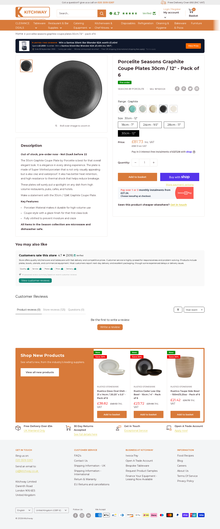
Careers (181, 465)
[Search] (101, 13)
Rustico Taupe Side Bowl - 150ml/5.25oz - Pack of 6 (185, 393)
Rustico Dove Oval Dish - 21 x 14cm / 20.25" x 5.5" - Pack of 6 (111, 394)
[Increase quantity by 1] (153, 162)
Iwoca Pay (132, 455)
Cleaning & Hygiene (162, 25)
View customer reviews (35, 280)
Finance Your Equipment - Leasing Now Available (141, 477)
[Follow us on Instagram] (82, 515)
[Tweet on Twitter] (190, 88)
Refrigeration (145, 23)
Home (19, 33)
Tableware (39, 23)
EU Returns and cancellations (91, 484)
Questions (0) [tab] (76, 309)
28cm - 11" (174, 124)
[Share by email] (196, 88)
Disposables (128, 23)
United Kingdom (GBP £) (48, 510)
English (21, 510)
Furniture (196, 23)
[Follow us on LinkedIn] (88, 515)
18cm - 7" (128, 124)
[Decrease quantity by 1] (135, 162)
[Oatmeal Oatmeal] (173, 109)
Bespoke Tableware (137, 465)
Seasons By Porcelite (131, 89)
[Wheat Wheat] (153, 109)
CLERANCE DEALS (22, 25)
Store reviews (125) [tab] (54, 309)
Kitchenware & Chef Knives (103, 25)
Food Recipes (185, 455)
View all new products (40, 372)
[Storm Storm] (122, 109)
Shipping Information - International (87, 472)
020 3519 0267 (106, 2)
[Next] (204, 385)
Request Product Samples (141, 470)
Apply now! (181, 430)
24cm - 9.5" (150, 124)
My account (171, 12)
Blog (180, 460)
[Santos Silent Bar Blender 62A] (24, 46)
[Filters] (178, 310)
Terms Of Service (187, 476)
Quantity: (124, 162)
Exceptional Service (136, 430)
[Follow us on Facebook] (75, 515)
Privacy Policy (185, 481)
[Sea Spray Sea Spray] (132, 109)
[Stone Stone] (143, 109)
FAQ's (77, 455)
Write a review (110, 327)
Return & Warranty (85, 479)
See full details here (85, 434)
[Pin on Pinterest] (183, 88)
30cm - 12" (129, 133)
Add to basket (137, 177)
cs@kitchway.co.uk (27, 471)
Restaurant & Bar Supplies (58, 25)
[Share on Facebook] (177, 88)
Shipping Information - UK (89, 465)
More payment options (180, 184)
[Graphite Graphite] (163, 109)
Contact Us (80, 460)
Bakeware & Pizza (180, 25)
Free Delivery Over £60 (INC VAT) (186, 2)
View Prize (193, 46)
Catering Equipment (80, 25)
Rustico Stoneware (108, 386)
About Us (182, 470)
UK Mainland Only (34, 430)
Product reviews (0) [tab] (28, 309)
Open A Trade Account (139, 460)
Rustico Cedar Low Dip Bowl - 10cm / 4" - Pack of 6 (147, 394)
